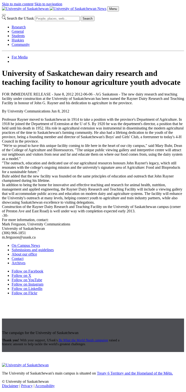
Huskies (18, 40)
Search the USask (20, 18)
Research (19, 27)
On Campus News (26, 245)
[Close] (4, 15)
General (18, 31)
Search (88, 18)
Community (21, 44)
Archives (18, 263)
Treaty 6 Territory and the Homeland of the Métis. (135, 373)
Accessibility (45, 386)
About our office (24, 254)
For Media (20, 57)
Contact (17, 258)
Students (18, 36)
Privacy (27, 386)
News (101, 9)
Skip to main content (17, 4)
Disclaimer (10, 386)
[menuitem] (98, 27)
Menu (113, 9)
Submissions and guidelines (33, 250)
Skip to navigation (48, 4)
